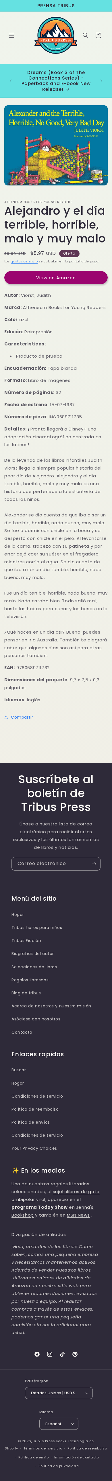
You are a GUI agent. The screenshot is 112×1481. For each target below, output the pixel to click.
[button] (11, 35)
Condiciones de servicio (37, 1096)
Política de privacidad (58, 1466)
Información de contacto (76, 1457)
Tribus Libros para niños (36, 927)
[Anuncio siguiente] (101, 80)
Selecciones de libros (34, 967)
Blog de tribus (26, 993)
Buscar (18, 1070)
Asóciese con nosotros (36, 1019)
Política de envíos (30, 1122)
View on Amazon (56, 278)
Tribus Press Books (50, 1441)
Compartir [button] (22, 717)
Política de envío (33, 1457)
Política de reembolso (35, 1109)
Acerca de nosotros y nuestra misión (51, 1006)
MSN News (78, 1215)
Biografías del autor (32, 953)
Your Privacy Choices (34, 1148)
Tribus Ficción (26, 940)
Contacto (21, 1032)
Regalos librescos (30, 980)
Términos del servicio (43, 1448)
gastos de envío (24, 261)
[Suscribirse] (94, 864)
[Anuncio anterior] (10, 80)
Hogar (17, 914)
